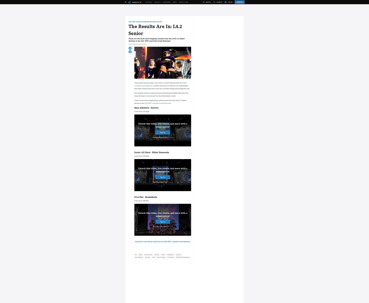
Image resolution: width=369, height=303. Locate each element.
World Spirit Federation (182, 257)
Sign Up (162, 132)
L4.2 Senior (171, 257)
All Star (157, 254)
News (140, 254)
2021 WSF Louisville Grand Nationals (157, 103)
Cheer (163, 254)
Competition (170, 254)
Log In (170, 137)
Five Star (147, 257)
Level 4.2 (178, 254)
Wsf (154, 257)
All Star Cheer (148, 254)
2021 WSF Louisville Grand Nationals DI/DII (145, 22)
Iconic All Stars (161, 257)
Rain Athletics (139, 257)
